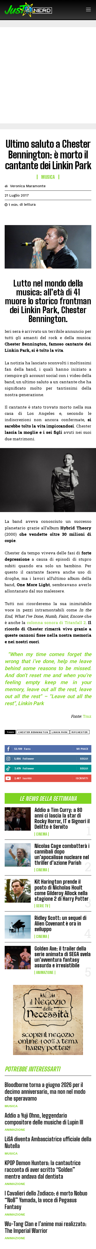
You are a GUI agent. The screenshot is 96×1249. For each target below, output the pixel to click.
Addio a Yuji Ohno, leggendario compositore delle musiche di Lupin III (44, 1119)
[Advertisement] (48, 75)
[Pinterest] (30, 216)
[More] (52, 216)
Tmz (87, 716)
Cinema (41, 834)
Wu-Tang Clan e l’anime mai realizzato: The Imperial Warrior (45, 1227)
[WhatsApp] (41, 216)
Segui (84, 758)
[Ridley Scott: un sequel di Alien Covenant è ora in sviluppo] (18, 926)
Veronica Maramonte (28, 186)
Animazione (45, 972)
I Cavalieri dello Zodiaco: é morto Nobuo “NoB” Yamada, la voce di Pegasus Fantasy (46, 1200)
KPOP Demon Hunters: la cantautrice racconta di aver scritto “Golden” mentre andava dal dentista (43, 1169)
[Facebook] (9, 216)
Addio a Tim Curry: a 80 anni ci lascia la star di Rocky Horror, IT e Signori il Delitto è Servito (62, 818)
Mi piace (82, 748)
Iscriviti (82, 778)
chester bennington (33, 732)
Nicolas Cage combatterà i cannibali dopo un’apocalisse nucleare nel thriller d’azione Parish (61, 854)
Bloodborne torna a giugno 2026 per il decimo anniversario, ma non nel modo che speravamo (45, 1091)
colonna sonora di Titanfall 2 (56, 622)
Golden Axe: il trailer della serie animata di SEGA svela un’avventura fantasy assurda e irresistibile (62, 957)
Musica (11, 1106)
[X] (20, 216)
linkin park (60, 732)
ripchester (80, 732)
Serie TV (42, 906)
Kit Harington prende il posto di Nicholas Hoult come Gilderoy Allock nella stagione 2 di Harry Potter (61, 890)
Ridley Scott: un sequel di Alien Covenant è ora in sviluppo (60, 923)
